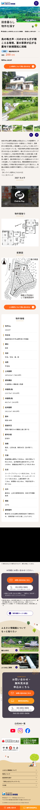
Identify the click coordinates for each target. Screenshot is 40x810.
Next (37, 135)
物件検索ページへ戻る (20, 613)
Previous (31, 135)
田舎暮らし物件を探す (30, 31)
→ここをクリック (7, 175)
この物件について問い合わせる (19, 66)
